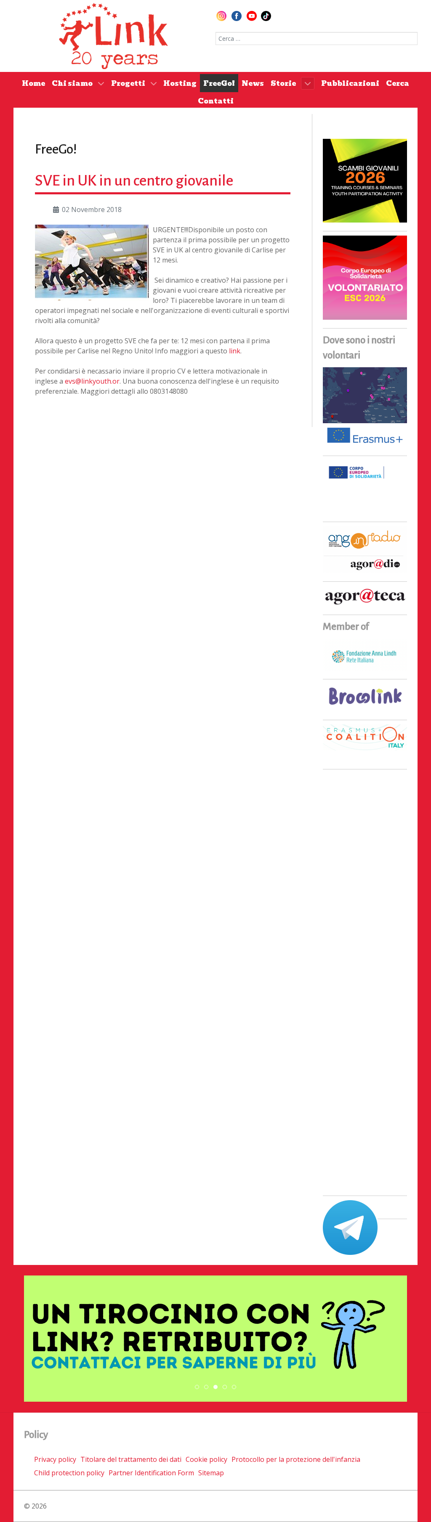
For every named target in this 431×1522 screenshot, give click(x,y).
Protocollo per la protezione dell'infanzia (295, 1459)
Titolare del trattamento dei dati (130, 1459)
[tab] (197, 1387)
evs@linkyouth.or (92, 381)
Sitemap (211, 1472)
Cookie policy (206, 1459)
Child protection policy (69, 1472)
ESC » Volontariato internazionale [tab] (226, 1387)
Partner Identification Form (151, 1472)
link (234, 350)
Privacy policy (55, 1459)
